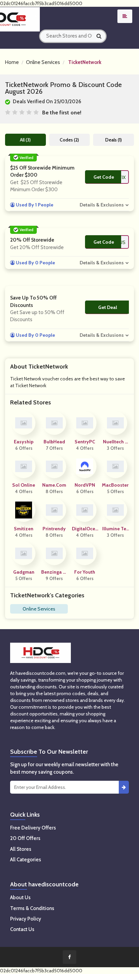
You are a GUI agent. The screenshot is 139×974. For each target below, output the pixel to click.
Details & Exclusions (102, 205)
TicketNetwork (84, 62)
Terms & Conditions (32, 908)
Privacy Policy (25, 919)
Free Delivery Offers (33, 828)
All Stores (20, 849)
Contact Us (22, 929)
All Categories (25, 860)
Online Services (43, 62)
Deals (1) (113, 140)
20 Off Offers (25, 838)
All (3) (25, 140)
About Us (20, 897)
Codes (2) (69, 140)
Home (12, 62)
